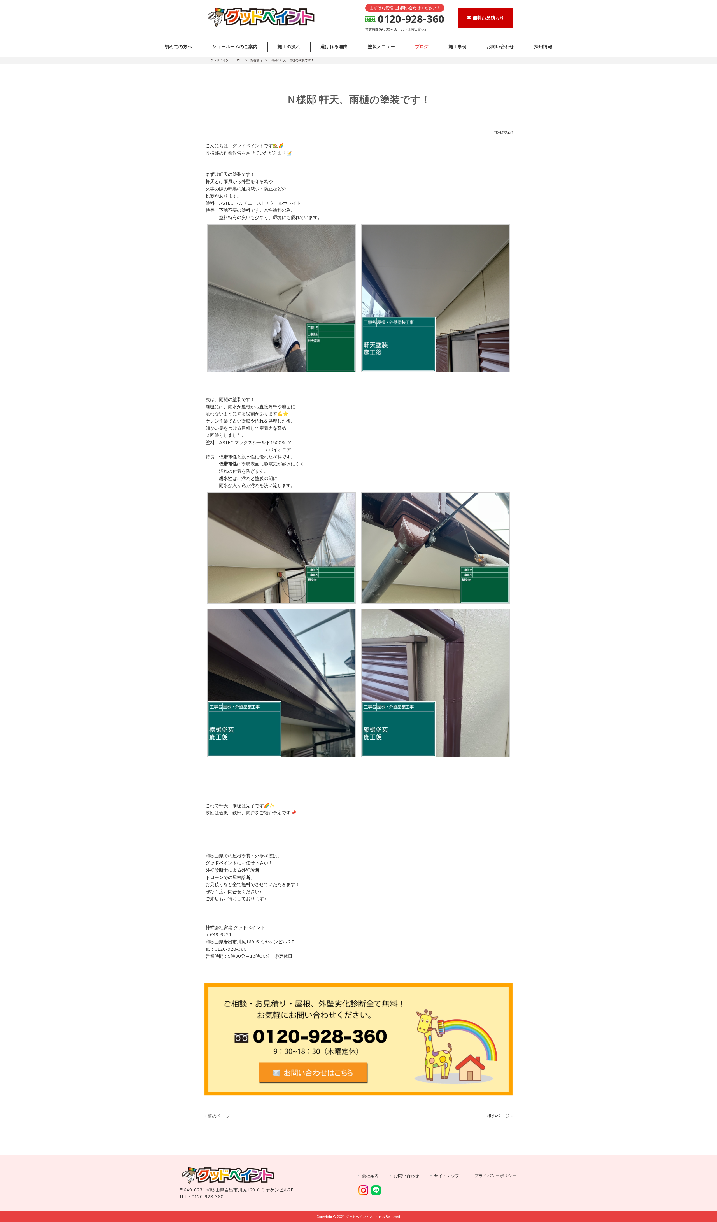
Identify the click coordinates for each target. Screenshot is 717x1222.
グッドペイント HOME (226, 60)
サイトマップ (446, 1176)
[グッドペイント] (260, 27)
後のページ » (500, 1116)
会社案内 (370, 1176)
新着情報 (256, 60)
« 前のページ (217, 1116)
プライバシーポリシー (495, 1176)
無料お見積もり (488, 18)
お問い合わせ (406, 1176)
